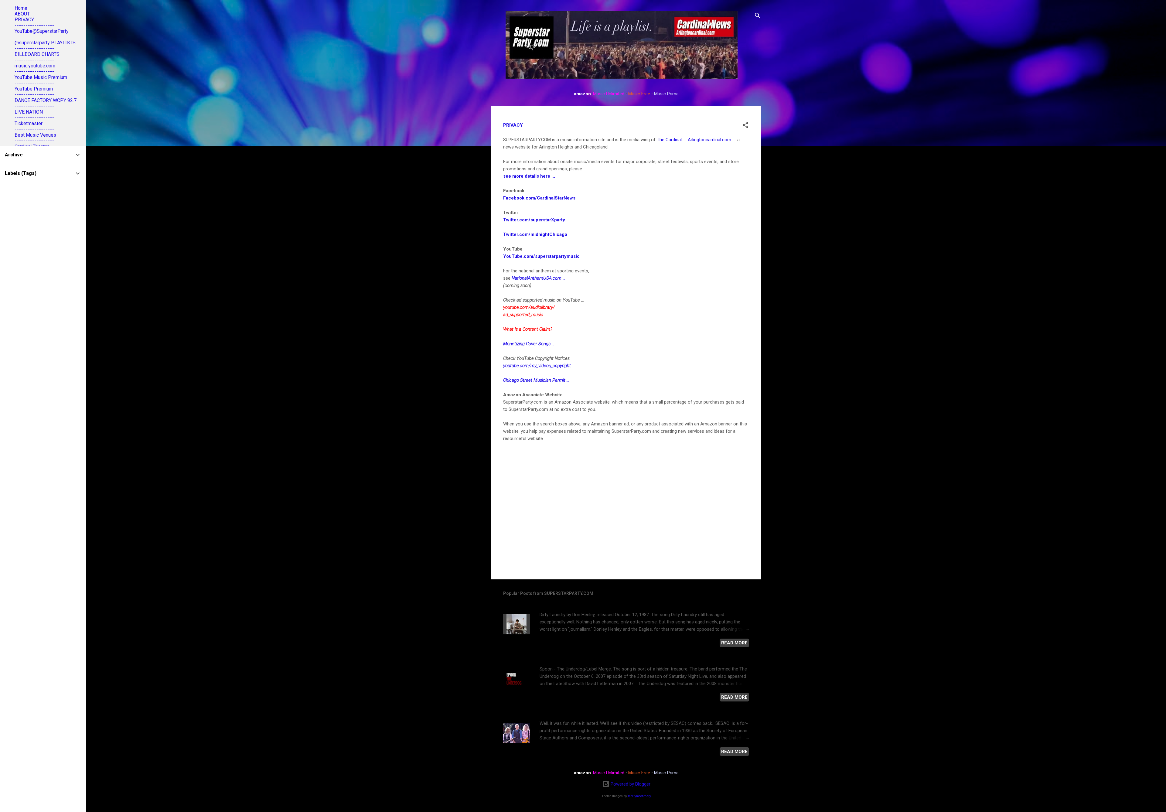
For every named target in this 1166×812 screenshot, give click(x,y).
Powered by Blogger (629, 784)
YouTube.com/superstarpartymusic (541, 256)
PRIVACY (24, 19)
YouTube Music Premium (41, 77)
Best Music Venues (35, 135)
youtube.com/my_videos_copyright (537, 365)
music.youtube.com (35, 66)
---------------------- (35, 25)
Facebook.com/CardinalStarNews (539, 198)
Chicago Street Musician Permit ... (536, 380)
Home (21, 8)
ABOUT (22, 14)
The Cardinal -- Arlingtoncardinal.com (694, 139)
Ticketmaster (29, 123)
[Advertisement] (626, 522)
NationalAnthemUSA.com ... (538, 278)
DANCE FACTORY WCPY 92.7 (46, 100)
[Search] (757, 16)
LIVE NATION (29, 112)
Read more (734, 643)
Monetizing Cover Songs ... (528, 343)
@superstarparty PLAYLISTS (45, 43)
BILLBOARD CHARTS (37, 54)
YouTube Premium (34, 89)
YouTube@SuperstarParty (42, 31)
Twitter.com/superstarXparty (534, 220)
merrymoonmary (639, 796)
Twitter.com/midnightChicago (535, 234)
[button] (745, 126)
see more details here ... (529, 176)
